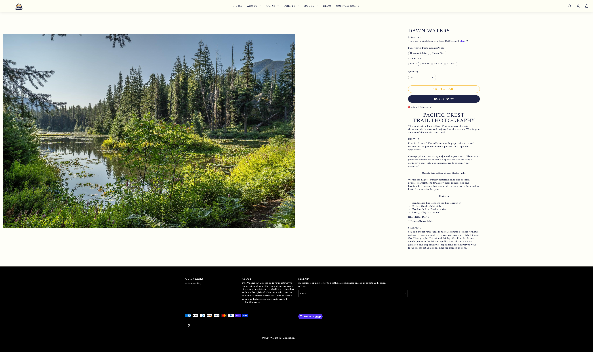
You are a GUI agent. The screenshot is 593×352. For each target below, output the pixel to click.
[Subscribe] (405, 293)
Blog (327, 6)
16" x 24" (426, 64)
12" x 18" (413, 64)
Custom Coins (348, 6)
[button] (6, 6)
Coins (271, 6)
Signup (303, 278)
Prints (290, 6)
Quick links (194, 278)
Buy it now (444, 99)
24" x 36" (451, 64)
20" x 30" (438, 64)
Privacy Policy (193, 283)
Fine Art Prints (438, 53)
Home (237, 6)
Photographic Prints (418, 53)
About (252, 6)
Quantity (413, 71)
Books (309, 6)
